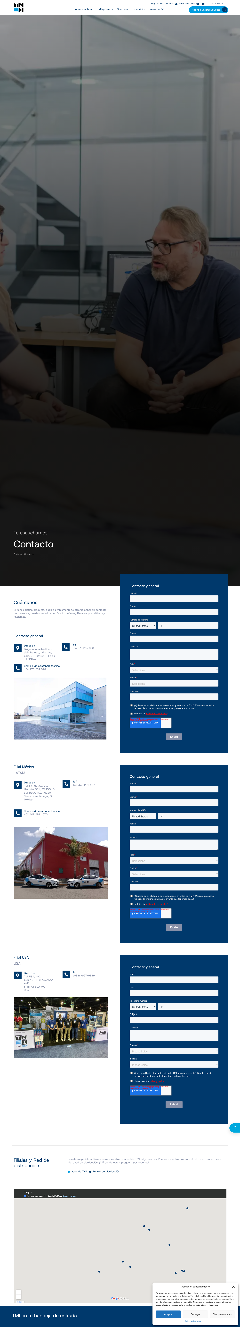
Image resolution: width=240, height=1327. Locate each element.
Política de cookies (193, 1321)
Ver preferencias (222, 1314)
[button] (233, 1286)
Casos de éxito (157, 9)
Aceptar (168, 1314)
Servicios (140, 9)
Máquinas (104, 9)
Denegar (195, 1314)
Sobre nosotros (83, 9)
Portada (18, 554)
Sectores (122, 9)
